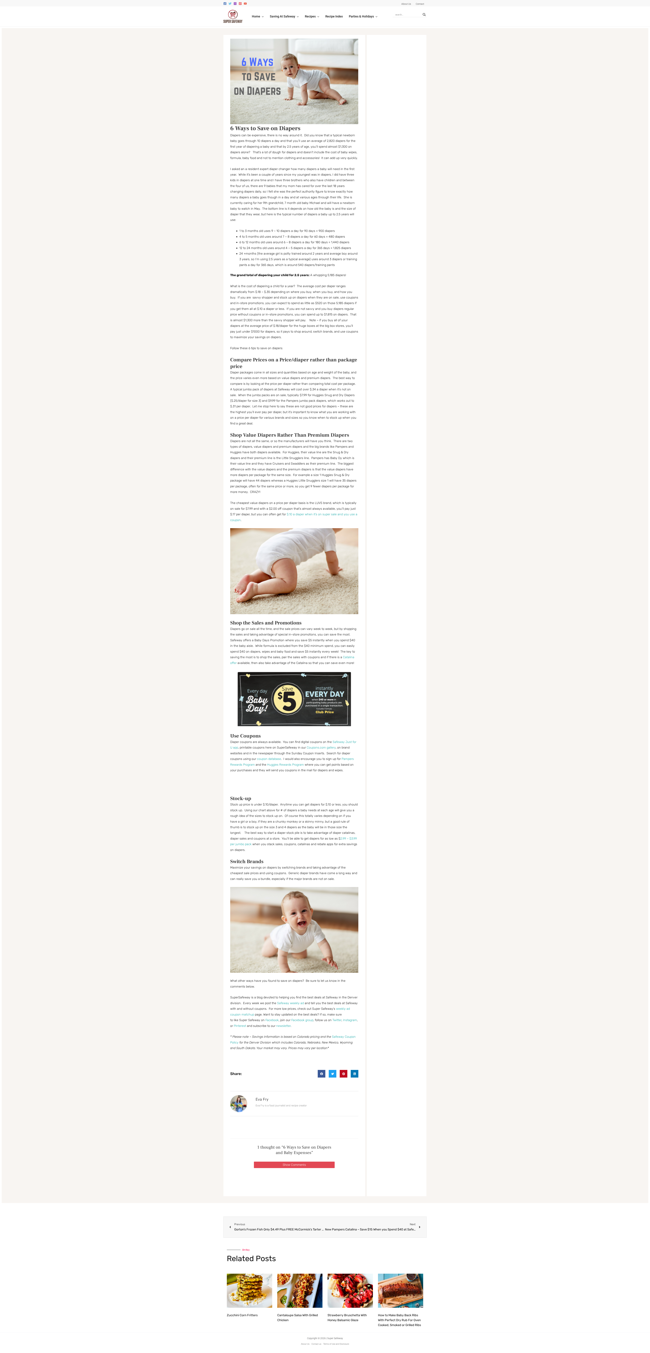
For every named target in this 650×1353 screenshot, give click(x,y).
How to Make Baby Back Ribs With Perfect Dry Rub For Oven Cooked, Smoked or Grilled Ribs (399, 1320)
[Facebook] (224, 3)
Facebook (272, 1020)
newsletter (283, 1026)
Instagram (350, 1020)
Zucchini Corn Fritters (242, 1315)
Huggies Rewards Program (285, 765)
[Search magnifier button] (424, 14)
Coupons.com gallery (321, 747)
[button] (262, 16)
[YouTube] (245, 3)
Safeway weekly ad (290, 1003)
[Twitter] (230, 3)
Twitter (336, 1020)
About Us (305, 1344)
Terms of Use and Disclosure (336, 1344)
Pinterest (240, 1026)
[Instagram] (235, 3)
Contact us (316, 1344)
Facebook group (302, 1020)
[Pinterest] (240, 3)
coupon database (269, 759)
